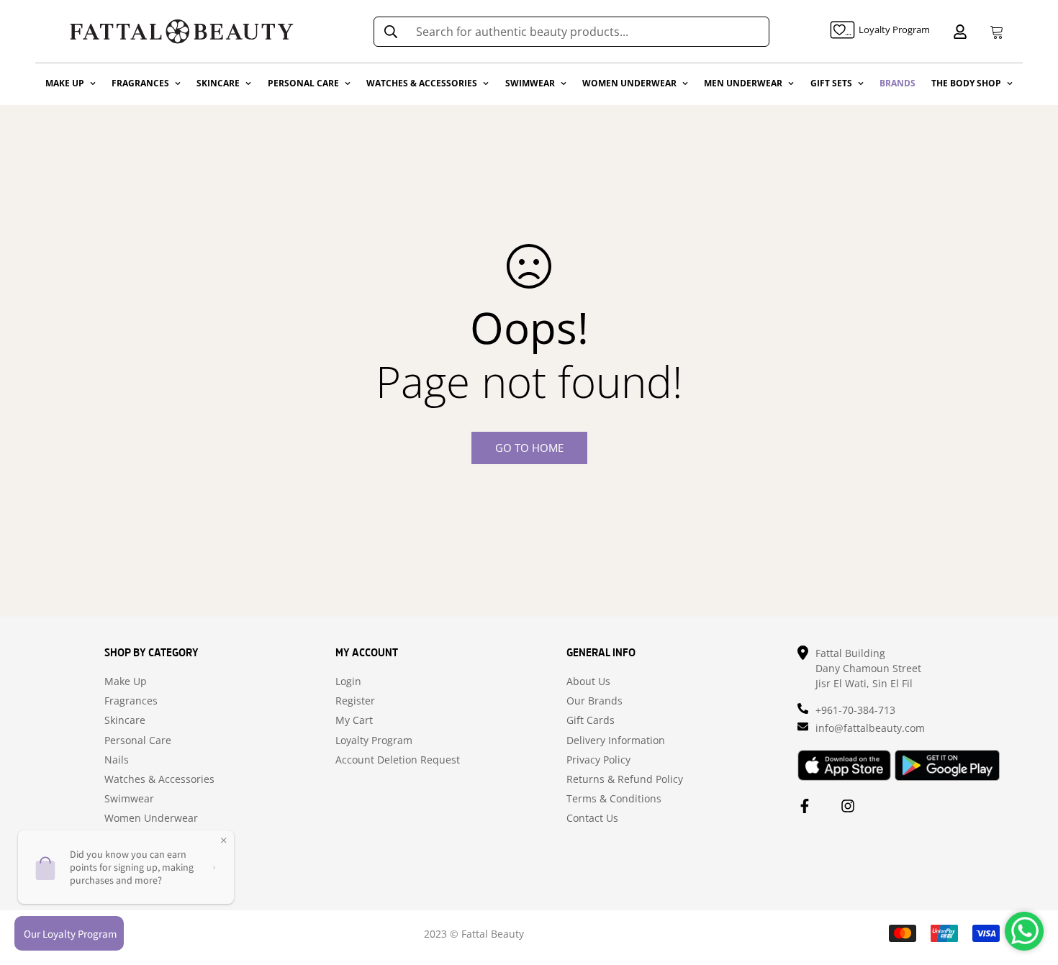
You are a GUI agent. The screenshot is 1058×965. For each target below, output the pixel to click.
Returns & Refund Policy (624, 779)
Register (355, 701)
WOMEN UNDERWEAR (629, 83)
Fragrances (131, 701)
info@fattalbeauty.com (870, 728)
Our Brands (594, 701)
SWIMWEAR (530, 83)
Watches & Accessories (159, 779)
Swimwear (129, 799)
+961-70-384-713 (855, 710)
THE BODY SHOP (966, 83)
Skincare (124, 720)
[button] (993, 31)
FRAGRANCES (140, 83)
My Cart (354, 720)
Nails (116, 760)
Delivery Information (615, 740)
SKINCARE (218, 83)
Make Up (125, 681)
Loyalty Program (373, 740)
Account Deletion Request (397, 760)
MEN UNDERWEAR (743, 83)
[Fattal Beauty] (182, 31)
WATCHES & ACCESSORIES (421, 83)
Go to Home (529, 447)
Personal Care (137, 740)
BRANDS (897, 83)
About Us (588, 681)
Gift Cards (590, 720)
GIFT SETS (831, 83)
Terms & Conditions (613, 799)
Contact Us (592, 818)
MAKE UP (64, 83)
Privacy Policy (598, 760)
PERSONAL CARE (303, 83)
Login (348, 681)
